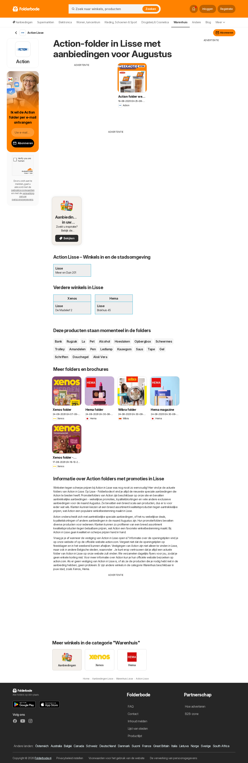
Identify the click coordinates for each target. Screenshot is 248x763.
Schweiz (91, 746)
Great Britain (161, 746)
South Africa (221, 746)
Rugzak (72, 341)
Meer (219, 22)
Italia (174, 746)
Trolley (60, 349)
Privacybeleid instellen (69, 758)
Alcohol (104, 341)
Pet (92, 341)
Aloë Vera (100, 357)
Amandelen (77, 349)
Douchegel (80, 357)
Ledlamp (106, 349)
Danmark (124, 746)
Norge (195, 746)
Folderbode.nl (43, 758)
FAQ (130, 706)
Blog (208, 22)
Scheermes (164, 341)
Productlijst (135, 736)
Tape (151, 349)
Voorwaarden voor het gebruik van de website (117, 758)
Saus (139, 349)
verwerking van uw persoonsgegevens (23, 196)
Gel (161, 349)
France (146, 746)
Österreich (42, 746)
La (83, 341)
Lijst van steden (138, 728)
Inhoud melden (137, 721)
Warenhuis (149, 565)
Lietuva (184, 746)
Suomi (136, 746)
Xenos (77, 569)
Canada (79, 746)
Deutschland (107, 746)
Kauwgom (124, 349)
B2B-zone (192, 714)
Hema (85, 569)
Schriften (61, 357)
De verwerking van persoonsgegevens (173, 758)
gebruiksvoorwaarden (22, 190)
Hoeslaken (122, 341)
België (68, 746)
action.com (111, 541)
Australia (56, 746)
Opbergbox (142, 341)
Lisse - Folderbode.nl (102, 491)
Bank (58, 341)
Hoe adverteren (195, 706)
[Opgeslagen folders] (194, 9)
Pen (93, 349)
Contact (133, 714)
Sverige (206, 746)
